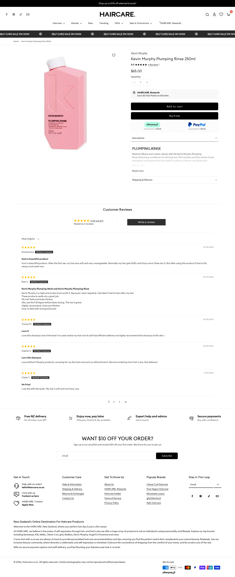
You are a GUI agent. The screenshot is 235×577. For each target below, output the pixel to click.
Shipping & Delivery (72, 489)
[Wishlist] (221, 14)
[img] (28, 247)
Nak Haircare (154, 503)
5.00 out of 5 (96, 220)
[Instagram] (13, 14)
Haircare (57, 23)
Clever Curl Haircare (157, 484)
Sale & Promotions (139, 23)
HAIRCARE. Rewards (115, 489)
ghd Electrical (154, 498)
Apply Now (28, 504)
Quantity (136, 76)
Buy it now (174, 115)
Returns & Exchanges (73, 493)
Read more (138, 170)
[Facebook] (6, 14)
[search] (207, 14)
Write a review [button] (146, 222)
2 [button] (113, 401)
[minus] (134, 82)
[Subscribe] (217, 485)
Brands (75, 23)
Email (193, 484)
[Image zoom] (66, 103)
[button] (174, 106)
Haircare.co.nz (30, 562)
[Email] (27, 14)
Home (16, 41)
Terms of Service (112, 498)
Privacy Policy (111, 503)
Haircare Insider (112, 493)
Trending (103, 23)
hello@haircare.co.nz (33, 487)
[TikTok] (20, 14)
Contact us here (30, 496)
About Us (109, 484)
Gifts (117, 23)
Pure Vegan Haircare (157, 489)
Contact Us (68, 498)
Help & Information (72, 484)
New (90, 23)
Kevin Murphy (139, 53)
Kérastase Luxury (155, 493)
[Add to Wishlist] (114, 55)
